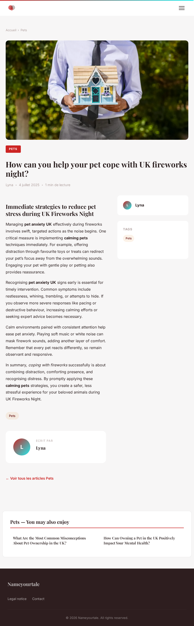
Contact (38, 599)
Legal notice (17, 599)
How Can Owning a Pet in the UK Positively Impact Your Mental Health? (139, 540)
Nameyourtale (24, 584)
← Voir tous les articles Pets (29, 478)
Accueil (11, 30)
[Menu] (181, 8)
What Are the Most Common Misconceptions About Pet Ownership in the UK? (49, 540)
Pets (24, 30)
